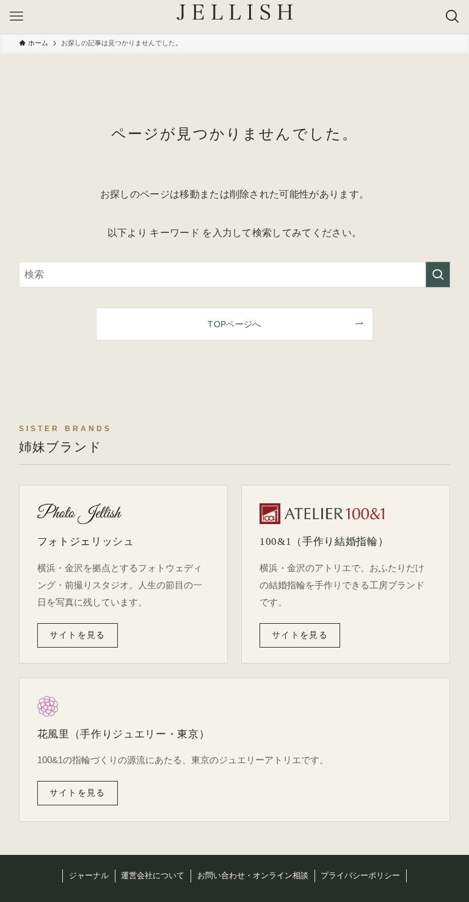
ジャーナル (89, 875)
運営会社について (152, 875)
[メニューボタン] (16, 16)
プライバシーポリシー (360, 875)
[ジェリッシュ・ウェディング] (234, 12)
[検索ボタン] (452, 16)
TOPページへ (234, 324)
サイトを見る (77, 635)
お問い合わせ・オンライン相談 (252, 875)
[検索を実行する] (438, 274)
